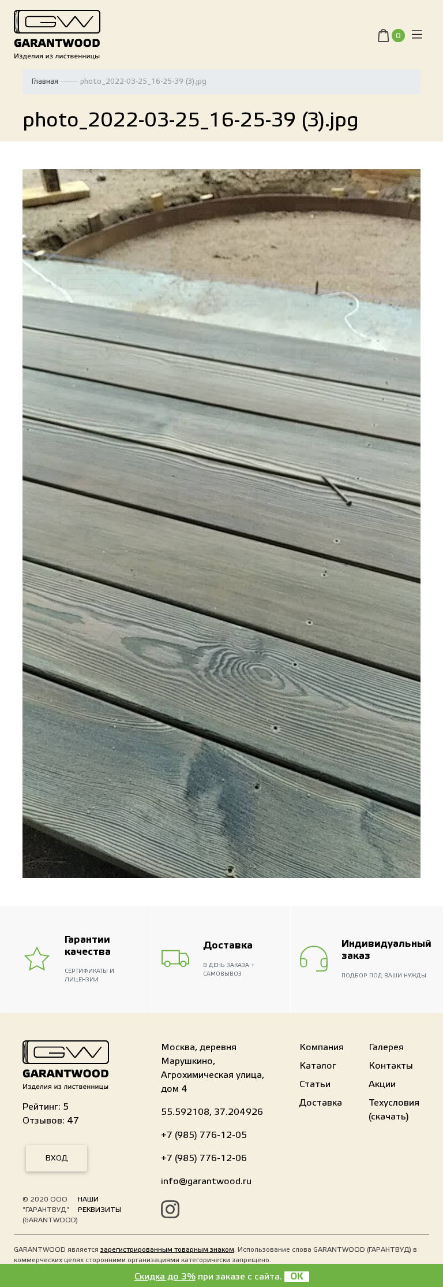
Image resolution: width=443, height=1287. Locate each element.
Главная (45, 81)
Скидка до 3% (165, 1276)
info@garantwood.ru (206, 1181)
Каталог (317, 1066)
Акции (382, 1084)
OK (296, 1276)
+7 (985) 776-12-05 (204, 1135)
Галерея (386, 1047)
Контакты (391, 1066)
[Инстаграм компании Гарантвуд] (170, 1211)
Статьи (315, 1084)
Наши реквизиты (99, 1204)
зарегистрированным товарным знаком (167, 1249)
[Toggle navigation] (417, 35)
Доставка (320, 1103)
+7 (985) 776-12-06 (204, 1158)
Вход (56, 1158)
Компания (321, 1047)
